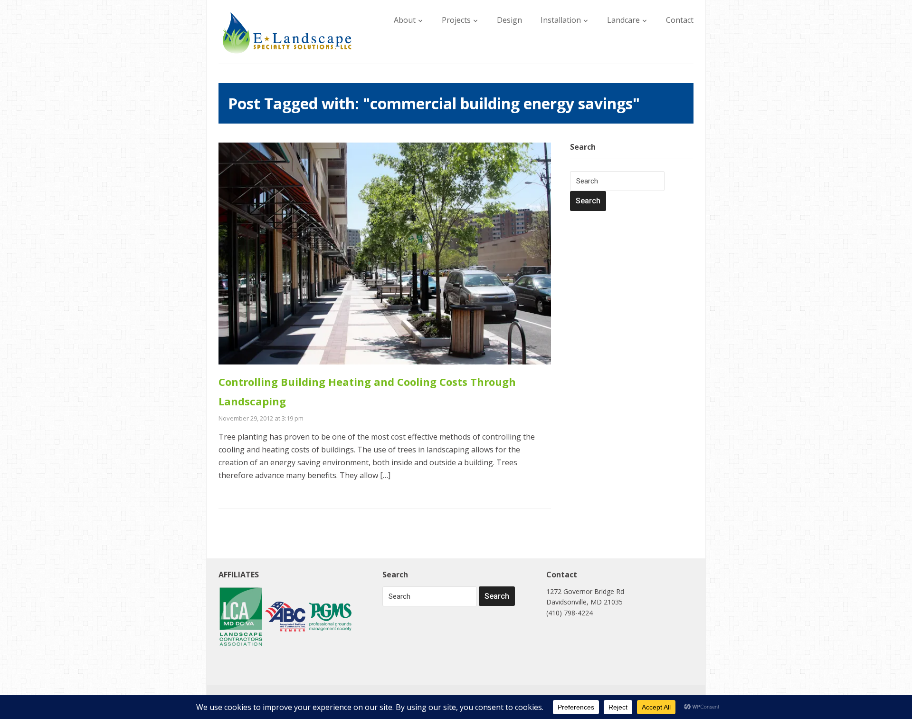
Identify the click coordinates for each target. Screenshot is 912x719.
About (405, 20)
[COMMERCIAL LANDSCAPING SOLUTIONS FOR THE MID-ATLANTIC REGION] (287, 32)
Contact (680, 20)
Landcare (623, 20)
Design (509, 20)
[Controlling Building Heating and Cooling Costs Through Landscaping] (384, 253)
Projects (456, 20)
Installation (561, 20)
